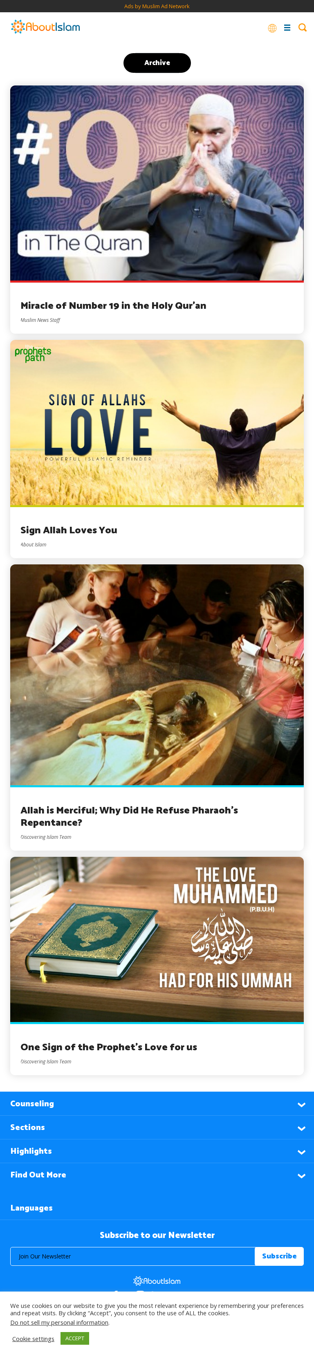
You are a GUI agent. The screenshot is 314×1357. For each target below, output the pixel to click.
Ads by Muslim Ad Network (157, 6)
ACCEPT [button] (74, 1338)
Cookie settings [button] (33, 1338)
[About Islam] (45, 27)
